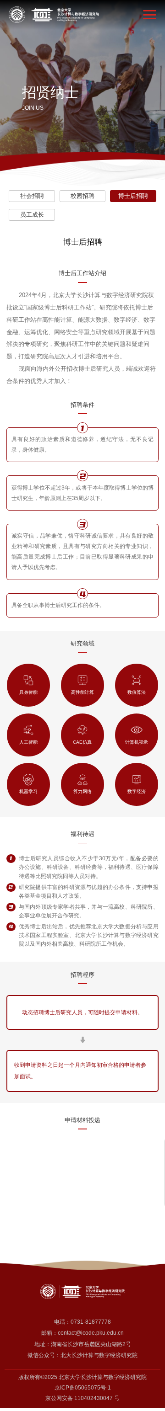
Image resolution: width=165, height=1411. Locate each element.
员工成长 (32, 214)
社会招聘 (32, 195)
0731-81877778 (91, 1322)
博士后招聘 (133, 195)
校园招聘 (82, 195)
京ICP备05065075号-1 (83, 1387)
